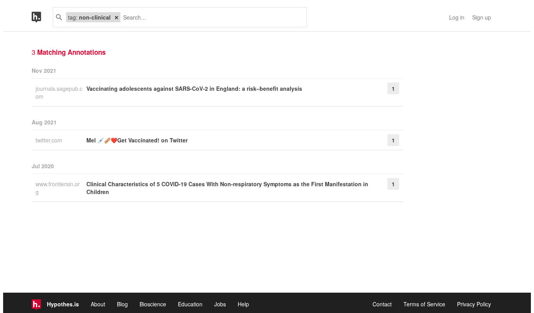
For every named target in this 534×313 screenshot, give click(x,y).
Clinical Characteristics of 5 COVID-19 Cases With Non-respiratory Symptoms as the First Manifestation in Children (227, 188)
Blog (122, 304)
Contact (382, 304)
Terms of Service (424, 304)
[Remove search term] (116, 17)
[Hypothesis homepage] (42, 17)
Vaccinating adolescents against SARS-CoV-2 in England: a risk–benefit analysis (194, 88)
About (98, 304)
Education (190, 304)
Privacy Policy (474, 304)
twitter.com (50, 140)
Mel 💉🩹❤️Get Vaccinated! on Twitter (137, 140)
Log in (456, 17)
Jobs (220, 304)
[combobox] (210, 17)
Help (243, 304)
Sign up (481, 17)
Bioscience (153, 304)
